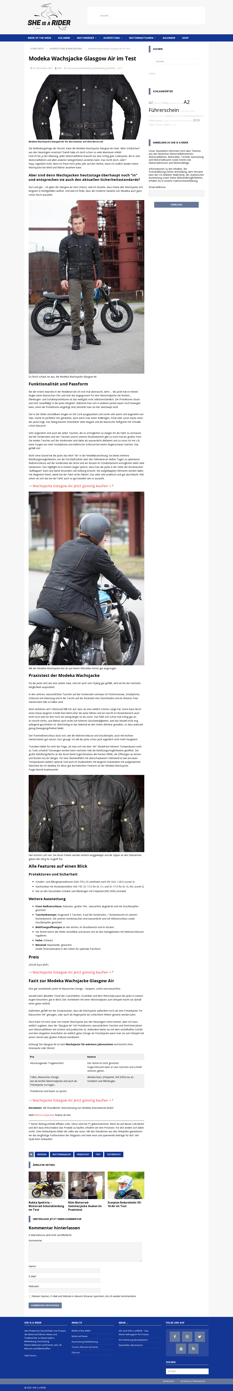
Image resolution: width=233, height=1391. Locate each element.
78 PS (161, 116)
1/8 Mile (165, 103)
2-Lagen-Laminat (170, 121)
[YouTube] (181, 1349)
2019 (196, 120)
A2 (151, 102)
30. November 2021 (43, 68)
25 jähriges (184, 111)
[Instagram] (187, 1337)
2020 (166, 124)
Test (98, 1154)
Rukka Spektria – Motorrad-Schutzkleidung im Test (46, 1206)
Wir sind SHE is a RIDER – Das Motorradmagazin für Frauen (134, 1332)
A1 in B (173, 125)
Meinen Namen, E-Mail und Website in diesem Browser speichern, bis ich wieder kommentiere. (84, 1296)
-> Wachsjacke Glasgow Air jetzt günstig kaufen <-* (71, 486)
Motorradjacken (44, 1115)
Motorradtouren (141, 37)
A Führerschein (176, 103)
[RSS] (193, 1349)
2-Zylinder (187, 121)
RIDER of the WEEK (39, 37)
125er (152, 124)
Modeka (111, 68)
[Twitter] (200, 1337)
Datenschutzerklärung (185, 180)
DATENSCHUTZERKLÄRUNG (193, 1381)
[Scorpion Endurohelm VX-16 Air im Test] (126, 1185)
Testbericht (114, 1154)
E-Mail (32, 1276)
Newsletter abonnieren (131, 1345)
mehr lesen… (31, 1355)
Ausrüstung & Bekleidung (80, 68)
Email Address (156, 187)
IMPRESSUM (168, 1381)
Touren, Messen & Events (85, 1346)
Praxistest (83, 1154)
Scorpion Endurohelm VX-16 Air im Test (125, 1204)
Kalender (169, 37)
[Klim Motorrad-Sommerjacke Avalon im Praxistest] (86, 1185)
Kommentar (35, 1240)
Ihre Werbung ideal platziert (133, 1339)
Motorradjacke (62, 1154)
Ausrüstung (111, 37)
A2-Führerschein (191, 116)
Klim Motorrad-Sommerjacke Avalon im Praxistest (85, 1206)
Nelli (59, 68)
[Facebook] (175, 1337)
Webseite (34, 1286)
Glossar (76, 1352)
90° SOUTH (178, 116)
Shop (185, 37)
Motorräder (85, 37)
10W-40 (157, 103)
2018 (180, 121)
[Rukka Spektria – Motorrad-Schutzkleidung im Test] (47, 1185)
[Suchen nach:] (146, 16)
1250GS (168, 116)
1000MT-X (159, 125)
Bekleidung (100, 68)
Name (32, 1266)
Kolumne (64, 37)
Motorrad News (80, 1336)
